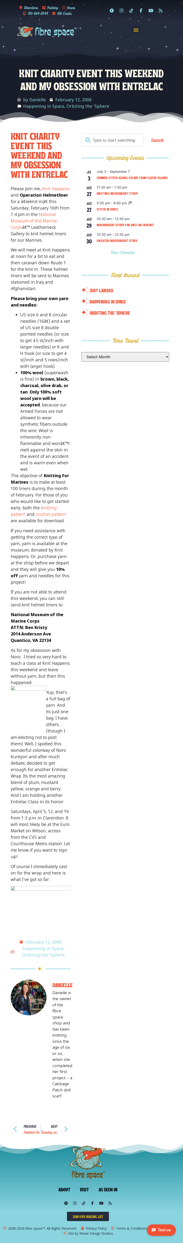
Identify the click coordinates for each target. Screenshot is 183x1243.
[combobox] (112, 140)
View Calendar (123, 252)
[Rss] (160, 10)
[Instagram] (121, 10)
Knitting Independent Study (117, 193)
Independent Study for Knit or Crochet (125, 225)
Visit (84, 1189)
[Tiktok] (131, 10)
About (64, 1189)
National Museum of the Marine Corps (34, 220)
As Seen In (108, 1189)
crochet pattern (51, 514)
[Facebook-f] (141, 10)
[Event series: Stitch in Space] (130, 203)
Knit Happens (56, 188)
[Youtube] (151, 10)
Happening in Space (43, 106)
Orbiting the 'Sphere (87, 106)
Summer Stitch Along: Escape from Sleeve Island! (132, 177)
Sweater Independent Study (117, 240)
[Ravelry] (111, 10)
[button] (136, 30)
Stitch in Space (107, 209)
